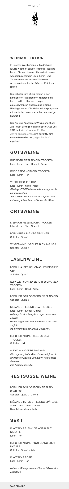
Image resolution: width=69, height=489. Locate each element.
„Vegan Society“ (41, 137)
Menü (36, 6)
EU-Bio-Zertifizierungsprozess (27, 131)
